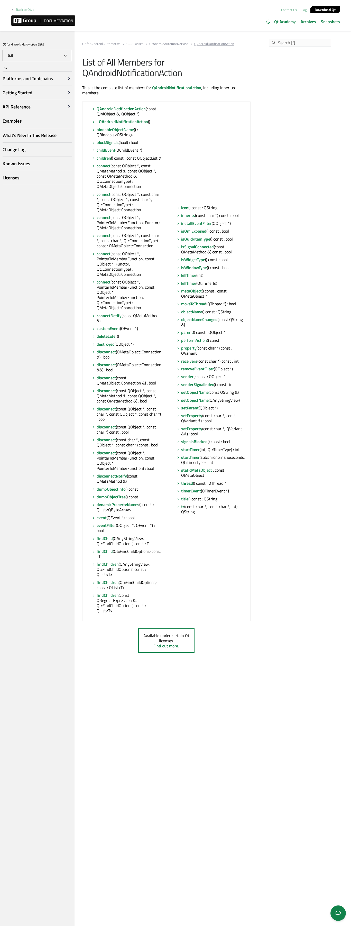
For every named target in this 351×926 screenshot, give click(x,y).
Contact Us (289, 9)
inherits (188, 215)
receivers (189, 361)
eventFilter (106, 525)
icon (184, 208)
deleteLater (107, 336)
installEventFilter (196, 223)
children (104, 158)
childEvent (106, 150)
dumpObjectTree (111, 497)
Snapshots (330, 22)
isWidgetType (193, 259)
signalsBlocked (194, 441)
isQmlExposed (193, 231)
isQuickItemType (195, 239)
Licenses (11, 177)
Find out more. (166, 646)
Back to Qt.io (25, 9)
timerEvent (191, 491)
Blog (303, 9)
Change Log (14, 149)
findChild (105, 538)
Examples (12, 120)
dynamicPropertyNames (118, 504)
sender (187, 376)
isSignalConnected (197, 247)
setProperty (191, 415)
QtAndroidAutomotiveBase (168, 43)
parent (187, 332)
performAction (194, 340)
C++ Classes (134, 43)
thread (187, 483)
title (184, 499)
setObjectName (195, 392)
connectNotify (109, 316)
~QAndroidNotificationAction (122, 121)
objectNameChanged (199, 319)
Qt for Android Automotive (101, 43)
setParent (190, 408)
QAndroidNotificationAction (176, 88)
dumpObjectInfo (111, 489)
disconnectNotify (112, 476)
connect (103, 166)
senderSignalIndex (197, 384)
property (189, 348)
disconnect (106, 352)
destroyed (106, 344)
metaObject (191, 291)
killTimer (188, 275)
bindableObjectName (115, 129)
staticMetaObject (196, 470)
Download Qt (325, 9)
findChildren (108, 564)
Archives (308, 22)
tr (182, 506)
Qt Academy (285, 22)
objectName (191, 312)
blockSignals (108, 142)
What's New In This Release (30, 135)
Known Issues (16, 163)
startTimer (190, 449)
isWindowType (194, 267)
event (102, 518)
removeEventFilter (197, 369)
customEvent (108, 328)
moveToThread (193, 304)
